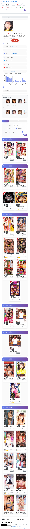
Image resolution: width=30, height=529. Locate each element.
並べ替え (10, 125)
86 (12, 46)
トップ (4, 17)
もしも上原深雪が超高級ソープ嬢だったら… (13, 448)
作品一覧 (6, 121)
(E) (21, 114)
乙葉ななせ (14, 105)
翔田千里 (14, 115)
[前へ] (4, 102)
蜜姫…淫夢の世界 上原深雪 (22, 490)
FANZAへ (16, 40)
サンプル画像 (23, 121)
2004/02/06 (14, 53)
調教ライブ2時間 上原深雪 (9, 378)
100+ (14, 4)
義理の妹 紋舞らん (14, 351)
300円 (12, 159)
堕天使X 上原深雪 (20, 448)
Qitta (28, 524)
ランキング (16, 7)
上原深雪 (13, 71)
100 (4, 7)
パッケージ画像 (15, 121)
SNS (4, 10)
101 (19, 4)
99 (8, 4)
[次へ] (26, 102)
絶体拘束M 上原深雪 (8, 469)
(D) (9, 114)
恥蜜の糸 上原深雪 (8, 512)
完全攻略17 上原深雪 (20, 426)
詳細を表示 (7, 90)
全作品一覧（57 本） (8, 522)
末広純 (8, 105)
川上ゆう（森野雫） (8, 115)
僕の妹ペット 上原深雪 (8, 490)
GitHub (19, 526)
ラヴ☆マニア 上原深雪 (8, 426)
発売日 (23, 7)
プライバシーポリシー (8, 528)
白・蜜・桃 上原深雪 (20, 512)
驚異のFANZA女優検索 (9, 2)
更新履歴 (15, 528)
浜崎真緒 (20, 115)
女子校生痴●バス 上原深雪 (22, 469)
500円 (12, 470)
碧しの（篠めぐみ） (20, 105)
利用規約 (1, 528)
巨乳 (9, 7)
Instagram (14, 526)
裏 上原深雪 (12, 399)
